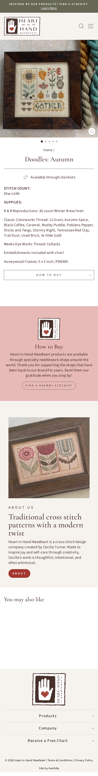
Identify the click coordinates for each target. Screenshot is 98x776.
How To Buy (49, 275)
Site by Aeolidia (49, 768)
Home (48, 150)
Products (48, 716)
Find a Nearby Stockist (49, 386)
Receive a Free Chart (48, 740)
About (19, 573)
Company (48, 728)
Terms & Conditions (60, 760)
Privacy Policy (84, 760)
